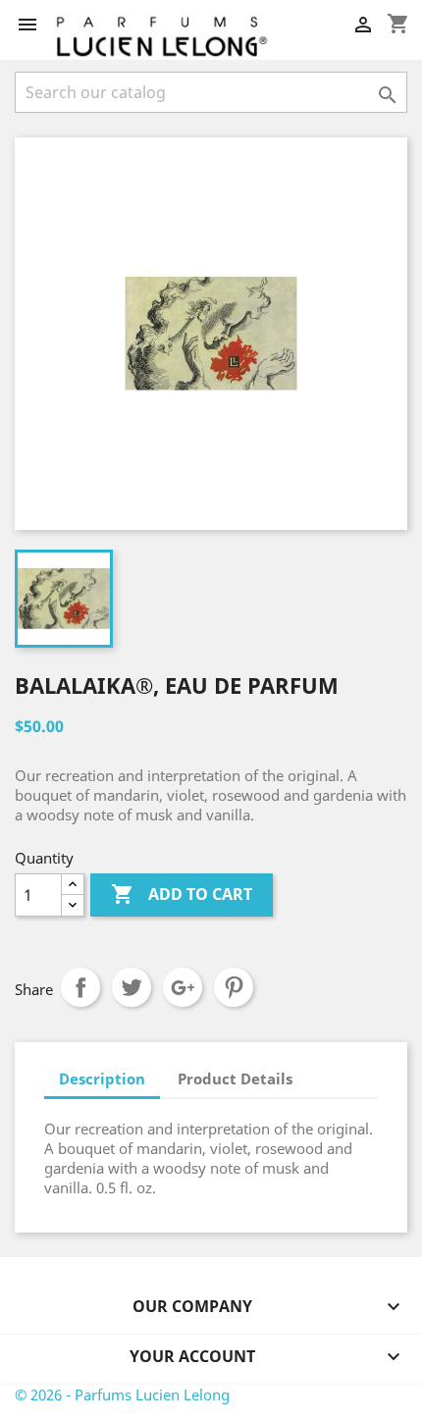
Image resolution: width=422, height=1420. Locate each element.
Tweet (131, 987)
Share (80, 987)
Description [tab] (102, 1078)
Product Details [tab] (235, 1078)
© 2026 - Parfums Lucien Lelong (122, 1394)
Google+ (182, 987)
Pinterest (233, 987)
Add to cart (181, 894)
